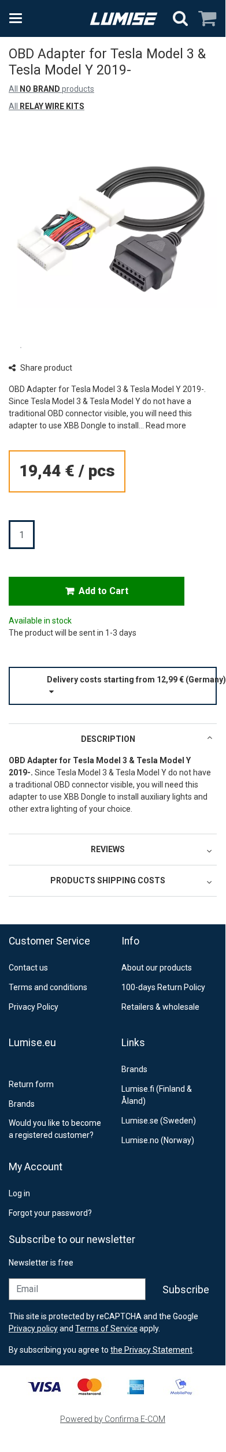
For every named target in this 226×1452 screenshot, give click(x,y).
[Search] (180, 18)
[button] (166, 425)
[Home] (123, 18)
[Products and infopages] (19, 18)
